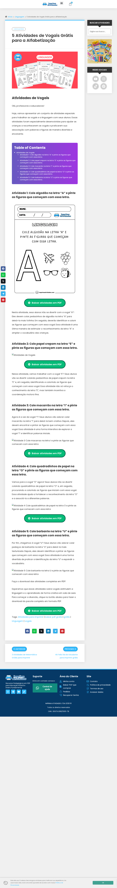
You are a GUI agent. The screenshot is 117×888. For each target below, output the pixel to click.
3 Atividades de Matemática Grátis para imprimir (24, 656)
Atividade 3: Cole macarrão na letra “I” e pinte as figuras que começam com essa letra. (46, 167)
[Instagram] (103, 79)
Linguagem (19, 17)
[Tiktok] (24, 692)
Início (10, 17)
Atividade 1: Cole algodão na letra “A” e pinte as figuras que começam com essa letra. (45, 156)
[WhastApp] (34, 631)
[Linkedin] (48, 631)
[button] (62, 3)
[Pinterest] (62, 631)
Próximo (69, 649)
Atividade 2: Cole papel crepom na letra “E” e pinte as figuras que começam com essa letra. (48, 161)
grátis (67, 616)
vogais (28, 621)
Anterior (20, 649)
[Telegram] (55, 631)
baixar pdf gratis (53, 616)
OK (103, 883)
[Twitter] (41, 631)
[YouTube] (95, 79)
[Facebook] (27, 631)
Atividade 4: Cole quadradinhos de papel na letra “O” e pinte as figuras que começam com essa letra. (47, 172)
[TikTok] (95, 86)
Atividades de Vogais (25, 152)
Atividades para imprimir (30, 616)
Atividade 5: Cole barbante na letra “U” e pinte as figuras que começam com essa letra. (46, 178)
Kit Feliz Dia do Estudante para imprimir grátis (66, 656)
